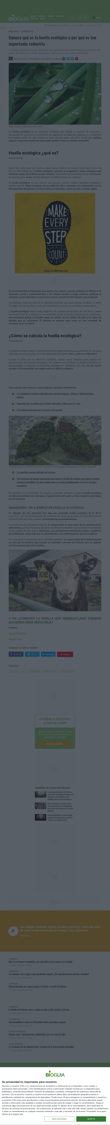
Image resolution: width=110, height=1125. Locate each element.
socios (27, 1086)
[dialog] (55, 1096)
